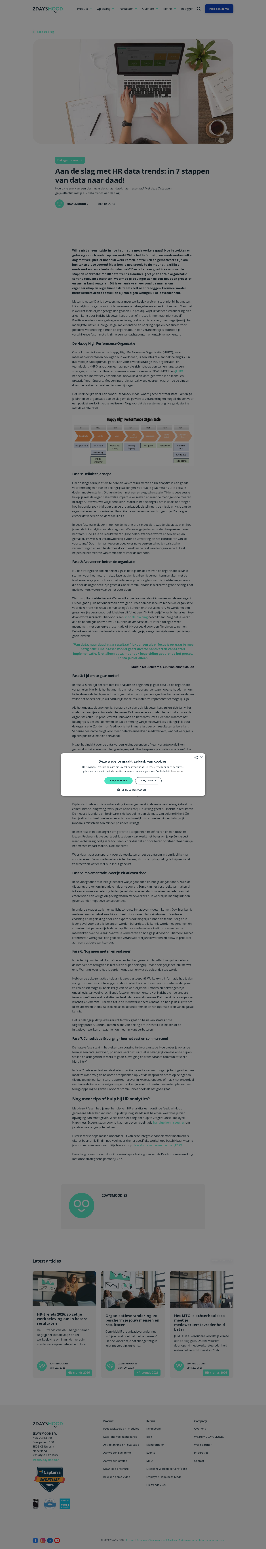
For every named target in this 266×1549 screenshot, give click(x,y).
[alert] (133, 774)
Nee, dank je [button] (148, 780)
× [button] (201, 757)
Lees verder (177, 771)
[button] (133, 790)
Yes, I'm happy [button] (118, 780)
